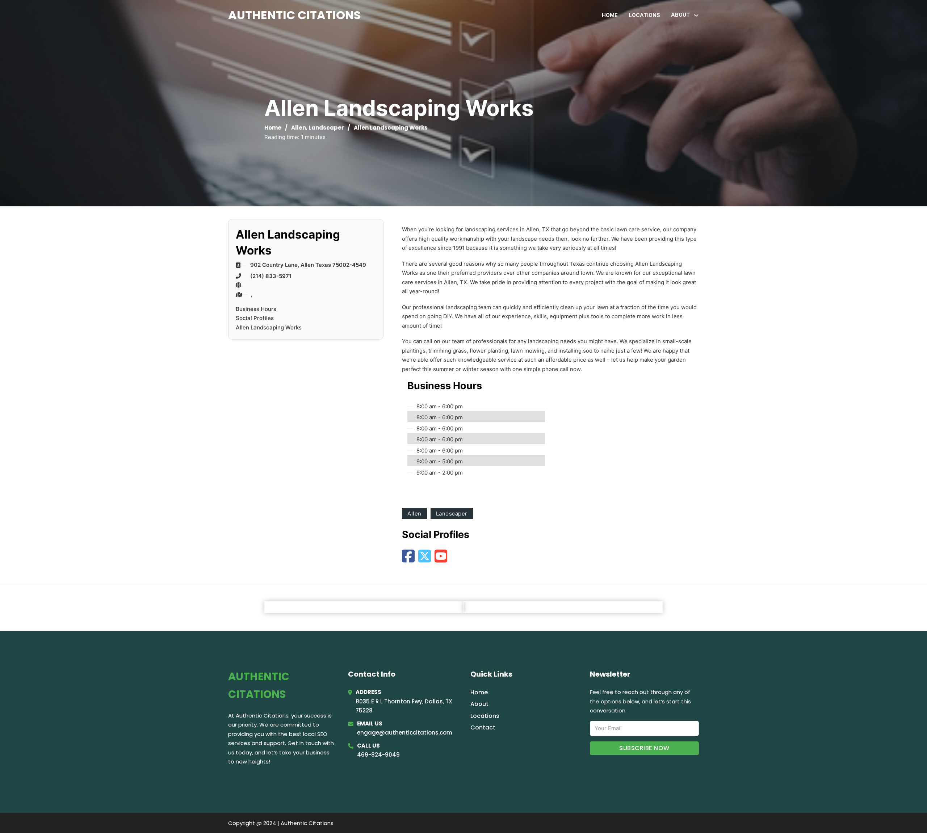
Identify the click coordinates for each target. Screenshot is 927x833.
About (479, 704)
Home (610, 15)
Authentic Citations (294, 15)
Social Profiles (255, 318)
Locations (644, 15)
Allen (298, 127)
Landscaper (326, 127)
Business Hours (256, 309)
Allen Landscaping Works (269, 327)
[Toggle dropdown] (696, 15)
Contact (482, 727)
